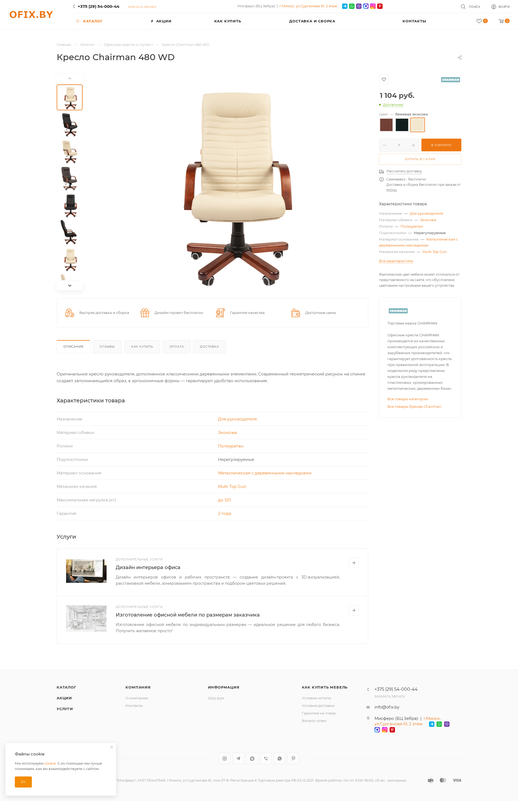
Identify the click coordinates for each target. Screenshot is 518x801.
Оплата (176, 346)
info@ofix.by (386, 707)
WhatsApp (279, 758)
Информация (224, 687)
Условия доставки (318, 705)
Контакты (134, 705)
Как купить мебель (325, 687)
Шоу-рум (216, 698)
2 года (224, 513)
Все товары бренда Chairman (414, 406)
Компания (138, 687)
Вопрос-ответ (314, 720)
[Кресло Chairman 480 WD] (229, 182)
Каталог (66, 687)
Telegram (238, 758)
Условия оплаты (316, 698)
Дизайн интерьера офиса (148, 567)
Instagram (224, 758)
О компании (136, 698)
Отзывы (107, 346)
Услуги (65, 709)
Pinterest (293, 758)
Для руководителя (237, 419)
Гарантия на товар (319, 713)
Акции (64, 698)
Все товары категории (407, 399)
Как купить (142, 346)
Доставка (209, 346)
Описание (73, 346)
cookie (50, 763)
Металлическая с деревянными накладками (264, 472)
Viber (266, 758)
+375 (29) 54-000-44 (98, 6)
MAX (252, 758)
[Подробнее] (354, 563)
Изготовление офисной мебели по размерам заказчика (188, 615)
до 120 (224, 499)
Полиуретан (230, 446)
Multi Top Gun (232, 486)
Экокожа (227, 432)
